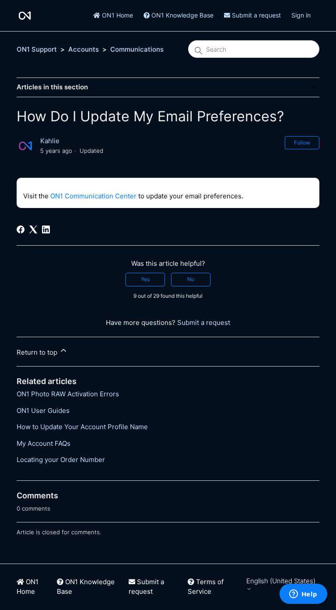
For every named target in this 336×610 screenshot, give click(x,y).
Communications (137, 49)
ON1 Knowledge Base (182, 15)
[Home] (25, 15)
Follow (302, 142)
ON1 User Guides (43, 410)
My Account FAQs (43, 443)
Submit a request (255, 15)
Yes (145, 279)
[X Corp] (33, 229)
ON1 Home (116, 15)
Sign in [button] (301, 15)
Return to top (38, 352)
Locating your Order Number (61, 459)
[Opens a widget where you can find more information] (303, 595)
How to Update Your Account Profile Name (82, 427)
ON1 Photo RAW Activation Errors (68, 394)
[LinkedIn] (46, 229)
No (190, 279)
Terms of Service (206, 587)
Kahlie (50, 141)
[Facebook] (20, 229)
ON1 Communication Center (93, 196)
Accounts (83, 49)
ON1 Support (37, 49)
